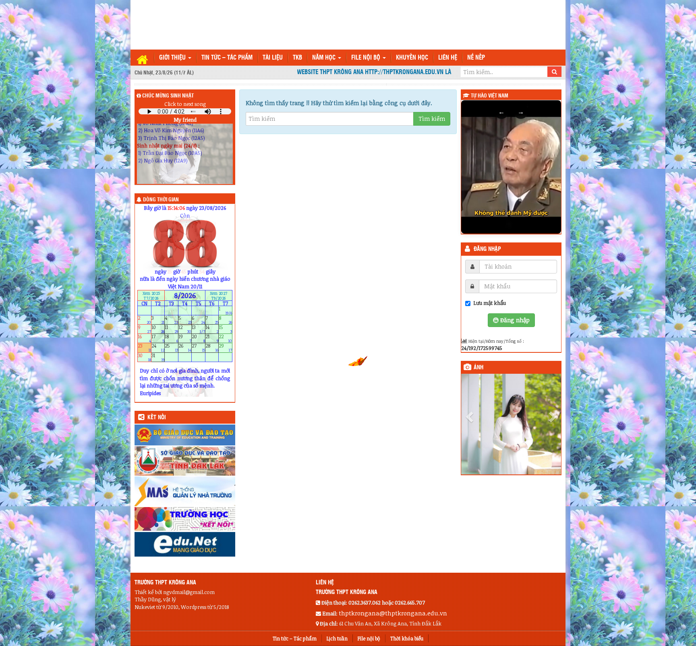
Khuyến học (412, 58)
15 (225, 329)
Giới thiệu (173, 58)
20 (198, 338)
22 (225, 338)
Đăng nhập (487, 249)
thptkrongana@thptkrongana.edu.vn (393, 613)
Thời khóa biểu (406, 638)
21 (212, 338)
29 (225, 347)
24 (158, 347)
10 (158, 329)
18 (171, 338)
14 (212, 329)
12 (185, 329)
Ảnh (478, 368)
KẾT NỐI (156, 417)
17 (158, 338)
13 (198, 329)
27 (198, 347)
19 (185, 338)
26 (185, 347)
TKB (297, 58)
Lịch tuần (337, 638)
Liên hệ (447, 58)
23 (144, 347)
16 (144, 338)
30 (144, 357)
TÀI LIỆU (273, 58)
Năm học (324, 58)
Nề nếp (476, 58)
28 (212, 347)
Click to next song (185, 104)
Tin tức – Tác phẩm (227, 58)
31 (158, 357)
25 (171, 347)
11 (171, 329)
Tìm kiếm (431, 118)
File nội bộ (366, 58)
